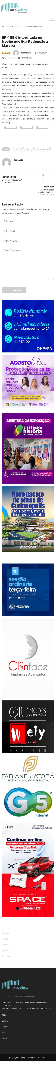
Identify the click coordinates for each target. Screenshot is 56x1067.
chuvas (27, 149)
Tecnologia (6, 956)
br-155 (16, 149)
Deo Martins (25, 53)
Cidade (5, 1015)
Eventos (5, 933)
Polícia (4, 1032)
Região (18, 26)
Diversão (5, 1021)
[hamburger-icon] (52, 19)
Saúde (4, 1038)
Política (5, 939)
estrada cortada (42, 149)
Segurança (6, 950)
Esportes (5, 1027)
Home (8, 26)
